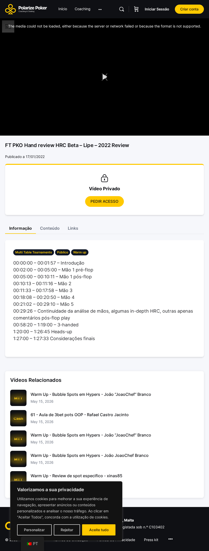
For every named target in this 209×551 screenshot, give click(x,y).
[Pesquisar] (121, 9)
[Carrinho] (136, 9)
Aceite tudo (99, 530)
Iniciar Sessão (157, 9)
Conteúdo (50, 228)
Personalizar (34, 530)
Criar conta (189, 9)
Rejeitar (67, 530)
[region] (66, 511)
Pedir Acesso (104, 201)
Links (73, 228)
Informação (20, 228)
